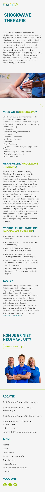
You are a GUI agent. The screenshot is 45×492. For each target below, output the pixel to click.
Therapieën (8, 452)
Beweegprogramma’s (13, 456)
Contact (7, 471)
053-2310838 (12, 428)
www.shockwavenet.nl (12, 315)
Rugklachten (9, 460)
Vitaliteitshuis (9, 464)
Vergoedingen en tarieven (15, 468)
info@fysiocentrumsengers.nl (23, 432)
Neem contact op (13, 346)
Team (5, 449)
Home (6, 445)
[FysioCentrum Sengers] (10, 4)
